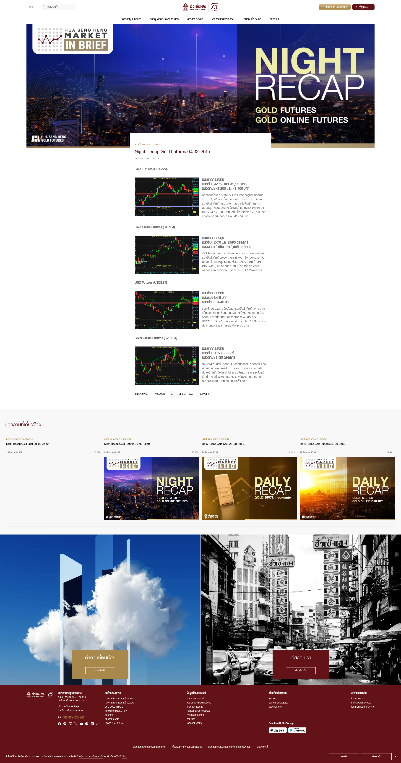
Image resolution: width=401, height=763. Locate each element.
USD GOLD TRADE (114, 707)
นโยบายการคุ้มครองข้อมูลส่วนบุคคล (149, 747)
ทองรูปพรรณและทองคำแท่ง (164, 19)
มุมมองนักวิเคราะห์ (195, 699)
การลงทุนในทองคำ (131, 19)
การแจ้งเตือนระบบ (195, 715)
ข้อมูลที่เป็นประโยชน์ (196, 693)
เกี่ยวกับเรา (274, 699)
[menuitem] (31, 7)
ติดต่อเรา (274, 19)
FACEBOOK (159, 394)
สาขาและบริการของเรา (361, 703)
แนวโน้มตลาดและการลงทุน (199, 703)
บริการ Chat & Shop (114, 723)
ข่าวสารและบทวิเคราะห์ (223, 19)
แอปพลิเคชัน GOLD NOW (116, 711)
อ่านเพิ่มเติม (100, 670)
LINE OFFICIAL (186, 394)
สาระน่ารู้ (191, 719)
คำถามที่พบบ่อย (358, 699)
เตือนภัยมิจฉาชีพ (194, 723)
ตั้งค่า (124, 756)
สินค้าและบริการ (113, 693)
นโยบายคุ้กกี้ (262, 747)
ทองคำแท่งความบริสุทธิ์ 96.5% (119, 699)
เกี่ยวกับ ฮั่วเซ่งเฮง (278, 693)
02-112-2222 (73, 717)
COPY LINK (204, 394)
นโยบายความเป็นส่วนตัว (91, 756)
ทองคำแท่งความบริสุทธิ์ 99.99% (119, 703)
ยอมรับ (344, 756)
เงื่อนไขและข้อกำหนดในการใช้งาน (187, 747)
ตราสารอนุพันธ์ (195, 19)
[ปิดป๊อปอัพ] (395, 756)
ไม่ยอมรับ (376, 756)
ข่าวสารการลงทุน (195, 707)
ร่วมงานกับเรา (275, 707)
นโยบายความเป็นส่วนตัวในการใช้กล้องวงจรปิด (229, 747)
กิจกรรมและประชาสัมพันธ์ (198, 711)
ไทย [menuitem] (31, 7)
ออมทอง (109, 715)
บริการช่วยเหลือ (359, 693)
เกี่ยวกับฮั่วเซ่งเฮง (252, 19)
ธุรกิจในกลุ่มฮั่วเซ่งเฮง (278, 703)
